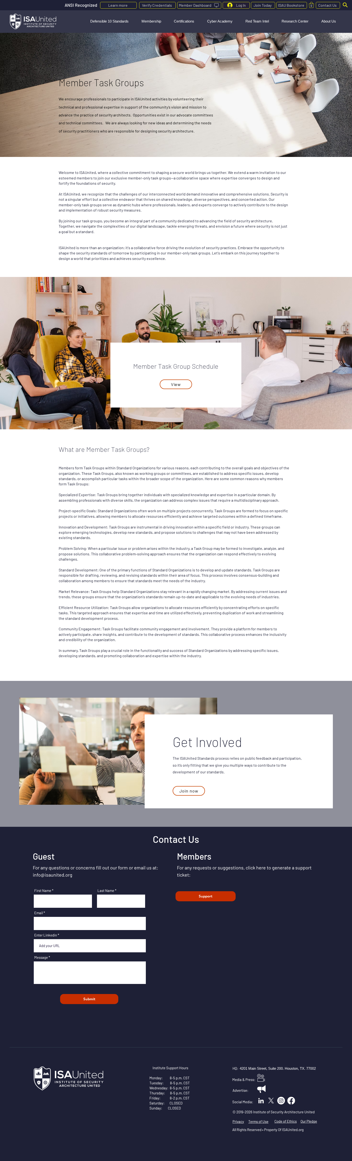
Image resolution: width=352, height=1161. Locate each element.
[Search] (345, 5)
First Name (42, 890)
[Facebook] (291, 1100)
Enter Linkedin (45, 935)
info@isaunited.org (52, 875)
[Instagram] (281, 1100)
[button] (109, 21)
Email (38, 913)
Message (41, 957)
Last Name (105, 890)
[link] (311, 5)
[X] (271, 1100)
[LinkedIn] (261, 1100)
